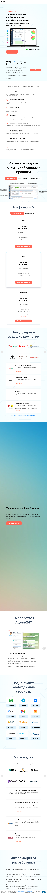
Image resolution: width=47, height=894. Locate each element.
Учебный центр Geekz (21, 377)
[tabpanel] (23, 192)
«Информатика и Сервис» (30, 871)
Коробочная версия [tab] (30, 213)
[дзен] (34, 770)
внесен (15, 61)
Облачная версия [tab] (17, 213)
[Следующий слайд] (45, 352)
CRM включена (23, 242)
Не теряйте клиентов (14, 107)
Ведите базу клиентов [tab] (35, 178)
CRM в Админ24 (14, 84)
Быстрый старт (13, 115)
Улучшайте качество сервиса (16, 147)
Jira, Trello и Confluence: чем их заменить (26, 790)
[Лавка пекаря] (23, 357)
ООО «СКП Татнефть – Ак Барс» (23, 365)
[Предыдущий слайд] (2, 352)
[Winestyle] (34, 357)
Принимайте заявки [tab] (10, 178)
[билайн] (12, 357)
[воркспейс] (34, 781)
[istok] (23, 346)
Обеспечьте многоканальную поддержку (19, 123)
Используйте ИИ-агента (15, 91)
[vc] (23, 781)
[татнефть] (12, 346)
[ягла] (12, 781)
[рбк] (12, 770)
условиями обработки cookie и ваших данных (25, 891)
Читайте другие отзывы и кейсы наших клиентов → (23, 415)
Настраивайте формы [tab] (22, 178)
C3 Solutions (18, 391)
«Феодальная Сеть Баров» (22, 403)
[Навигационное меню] (45, 1)
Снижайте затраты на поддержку (17, 99)
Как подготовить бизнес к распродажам (26, 819)
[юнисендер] (23, 770)
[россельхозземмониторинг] (34, 346)
